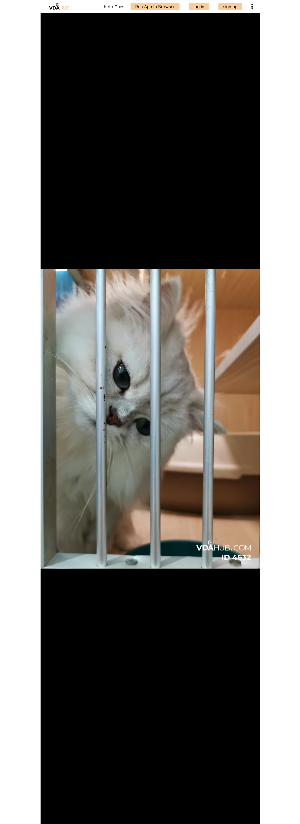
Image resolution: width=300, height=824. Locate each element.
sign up (230, 6)
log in (199, 6)
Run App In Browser (155, 6)
